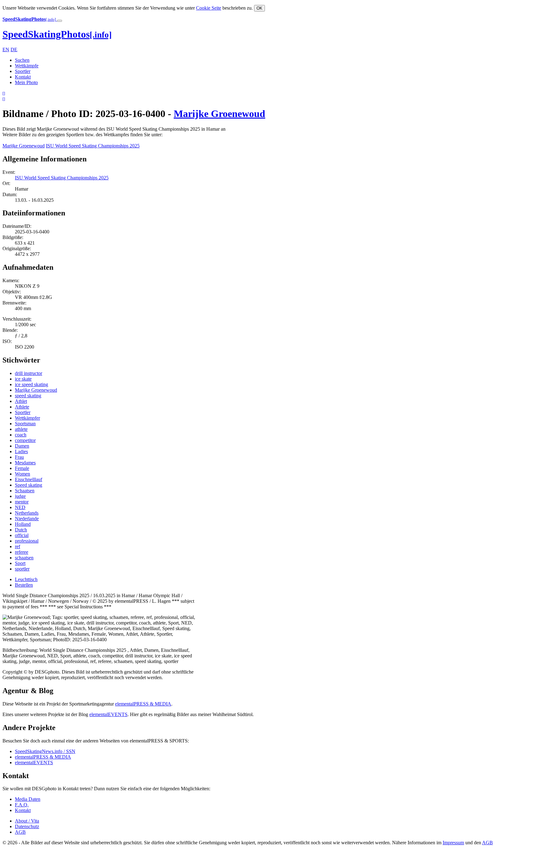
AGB (20, 832)
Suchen (22, 60)
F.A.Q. (22, 804)
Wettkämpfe (26, 65)
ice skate (23, 378)
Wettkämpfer (27, 418)
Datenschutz (27, 826)
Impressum (453, 842)
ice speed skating (31, 384)
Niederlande (27, 518)
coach (20, 434)
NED (20, 507)
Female (22, 468)
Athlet (21, 401)
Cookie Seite (208, 8)
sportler (22, 568)
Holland (23, 524)
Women (22, 473)
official (22, 535)
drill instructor (28, 373)
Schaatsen (24, 490)
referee (21, 552)
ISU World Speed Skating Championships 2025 (93, 145)
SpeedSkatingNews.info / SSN (45, 751)
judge (20, 496)
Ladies (21, 451)
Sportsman (25, 423)
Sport (20, 563)
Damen (22, 446)
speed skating (28, 395)
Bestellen (24, 585)
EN (5, 49)
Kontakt (23, 76)
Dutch (21, 529)
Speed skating (28, 485)
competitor (25, 440)
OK (259, 8)
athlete (21, 429)
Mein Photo (26, 82)
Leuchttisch (26, 579)
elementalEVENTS (108, 714)
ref (17, 546)
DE (14, 49)
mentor (22, 501)
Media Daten (27, 799)
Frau (19, 457)
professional (26, 541)
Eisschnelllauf (28, 479)
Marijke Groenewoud (219, 113)
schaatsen (24, 557)
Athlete (22, 406)
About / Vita (27, 820)
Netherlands (26, 513)
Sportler (22, 71)
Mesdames (25, 462)
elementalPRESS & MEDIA (143, 703)
